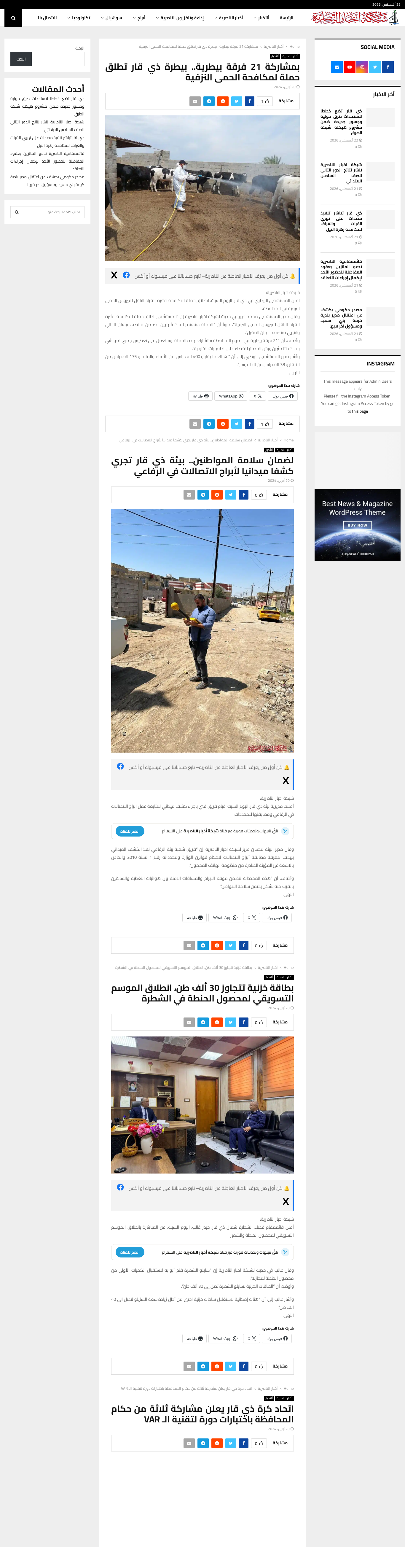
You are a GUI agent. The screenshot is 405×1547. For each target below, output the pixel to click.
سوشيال (114, 18)
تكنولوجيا (81, 18)
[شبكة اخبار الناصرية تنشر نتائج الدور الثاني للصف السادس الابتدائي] (380, 171)
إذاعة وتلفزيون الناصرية (182, 18)
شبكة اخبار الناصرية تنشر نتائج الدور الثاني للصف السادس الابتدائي (341, 173)
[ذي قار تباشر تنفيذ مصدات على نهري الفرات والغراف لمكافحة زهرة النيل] (380, 219)
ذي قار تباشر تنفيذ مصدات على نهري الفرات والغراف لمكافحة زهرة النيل (341, 221)
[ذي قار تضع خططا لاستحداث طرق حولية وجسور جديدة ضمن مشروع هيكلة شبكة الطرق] (380, 117)
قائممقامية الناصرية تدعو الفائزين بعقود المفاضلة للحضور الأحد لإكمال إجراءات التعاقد (341, 269)
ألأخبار (263, 18)
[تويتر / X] (114, 276)
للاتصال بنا (47, 18)
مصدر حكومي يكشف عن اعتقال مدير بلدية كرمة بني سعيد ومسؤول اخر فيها (341, 318)
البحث (79, 48)
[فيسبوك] (126, 276)
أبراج (141, 18)
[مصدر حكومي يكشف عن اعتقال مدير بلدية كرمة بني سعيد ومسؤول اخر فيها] (380, 316)
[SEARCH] (16, 212)
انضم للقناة (130, 831)
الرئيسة (286, 18)
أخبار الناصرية (231, 18)
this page (360, 411)
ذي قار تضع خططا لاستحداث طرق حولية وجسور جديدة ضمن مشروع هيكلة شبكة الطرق (341, 121)
